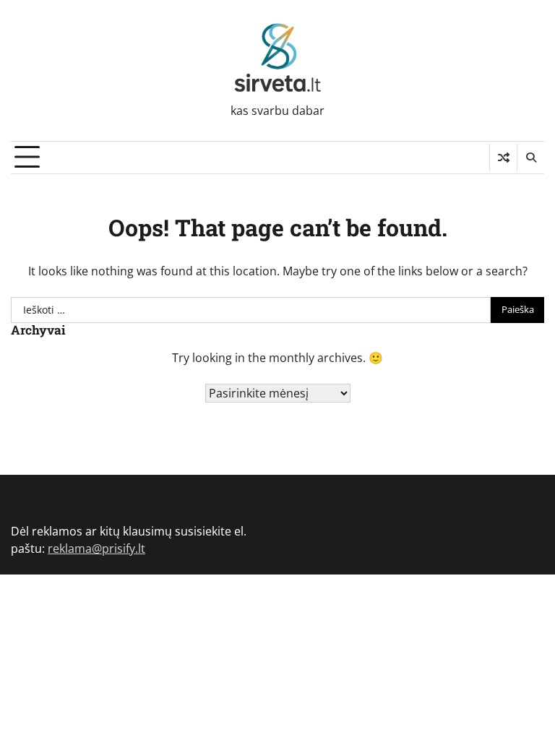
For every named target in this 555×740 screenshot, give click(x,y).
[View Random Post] (503, 157)
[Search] (530, 157)
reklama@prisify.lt (96, 548)
